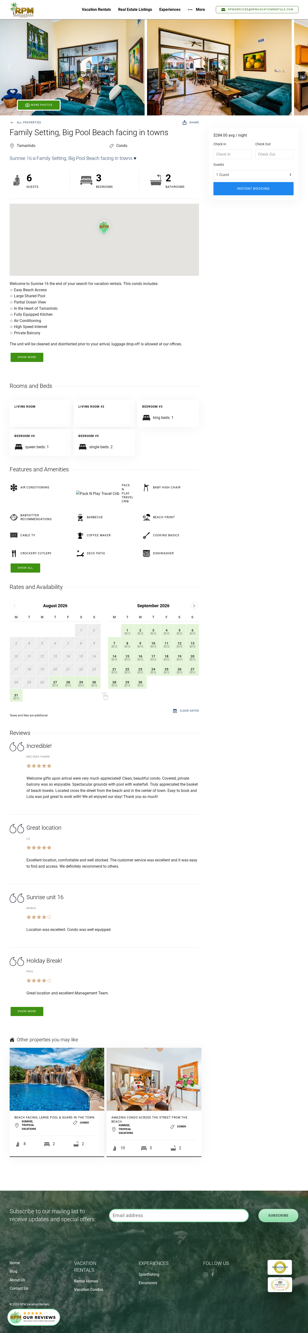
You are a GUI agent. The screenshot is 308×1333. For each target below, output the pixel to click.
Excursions (148, 1283)
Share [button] (194, 122)
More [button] (200, 9)
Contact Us (19, 1288)
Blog (13, 1271)
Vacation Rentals (96, 9)
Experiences (169, 9)
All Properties (29, 122)
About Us (17, 1280)
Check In (219, 144)
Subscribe (278, 1215)
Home (15, 1263)
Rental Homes (86, 1281)
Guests (218, 164)
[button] (72, 67)
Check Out (263, 144)
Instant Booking (253, 188)
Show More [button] (27, 357)
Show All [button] (25, 567)
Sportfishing (149, 1274)
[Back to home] (22, 9)
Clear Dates (189, 710)
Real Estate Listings (135, 9)
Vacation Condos (88, 1289)
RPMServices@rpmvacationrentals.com (260, 9)
